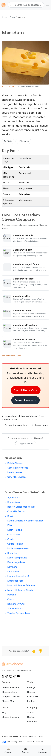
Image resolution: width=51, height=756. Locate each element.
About (30, 712)
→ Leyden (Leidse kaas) (16, 576)
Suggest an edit (25, 443)
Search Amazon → (25, 400)
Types (12, 17)
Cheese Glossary (10, 717)
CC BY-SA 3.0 (11, 86)
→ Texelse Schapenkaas (17, 613)
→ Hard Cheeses (13, 472)
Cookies (23, 737)
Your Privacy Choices (15, 742)
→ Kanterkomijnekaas (15, 557)
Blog (4, 712)
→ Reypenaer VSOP (14, 603)
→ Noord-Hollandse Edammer (20, 585)
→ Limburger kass (13, 580)
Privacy (32, 737)
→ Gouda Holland (13, 543)
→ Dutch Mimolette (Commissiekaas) (23, 520)
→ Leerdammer (12, 571)
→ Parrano (10, 594)
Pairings (31, 687)
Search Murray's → (25, 390)
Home (4, 17)
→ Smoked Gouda (13, 608)
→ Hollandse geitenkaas (17, 548)
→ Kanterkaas (11, 553)
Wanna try (24, 141)
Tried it (9, 141)
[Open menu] (47, 4)
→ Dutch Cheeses (13, 463)
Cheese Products (10, 687)
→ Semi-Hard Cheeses (16, 467)
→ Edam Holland (13, 529)
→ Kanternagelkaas (14, 562)
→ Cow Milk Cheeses (15, 477)
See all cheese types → (13, 355)
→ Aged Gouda (12, 497)
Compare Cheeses (11, 696)
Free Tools (32, 696)
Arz (3, 86)
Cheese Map (8, 701)
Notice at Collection (35, 742)
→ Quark (9, 599)
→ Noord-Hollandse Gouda (18, 590)
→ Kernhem (10, 566)
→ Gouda (9, 539)
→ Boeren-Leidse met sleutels (19, 506)
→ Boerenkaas (12, 502)
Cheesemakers (9, 692)
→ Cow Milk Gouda (14, 511)
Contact (31, 717)
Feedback (32, 721)
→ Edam (8, 525)
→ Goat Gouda (12, 534)
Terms (40, 737)
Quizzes (31, 692)
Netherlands (25, 158)
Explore (31, 701)
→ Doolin (9, 516)
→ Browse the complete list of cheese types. (25, 425)
